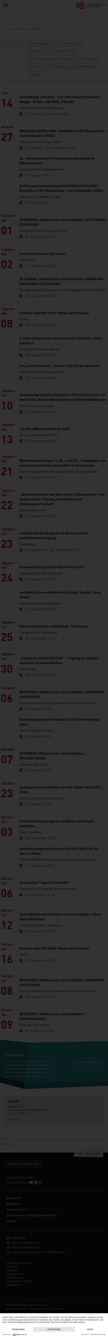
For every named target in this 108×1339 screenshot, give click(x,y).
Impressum (85, 1334)
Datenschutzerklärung (97, 1334)
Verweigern (18, 1329)
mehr (90, 1329)
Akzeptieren (53, 1329)
